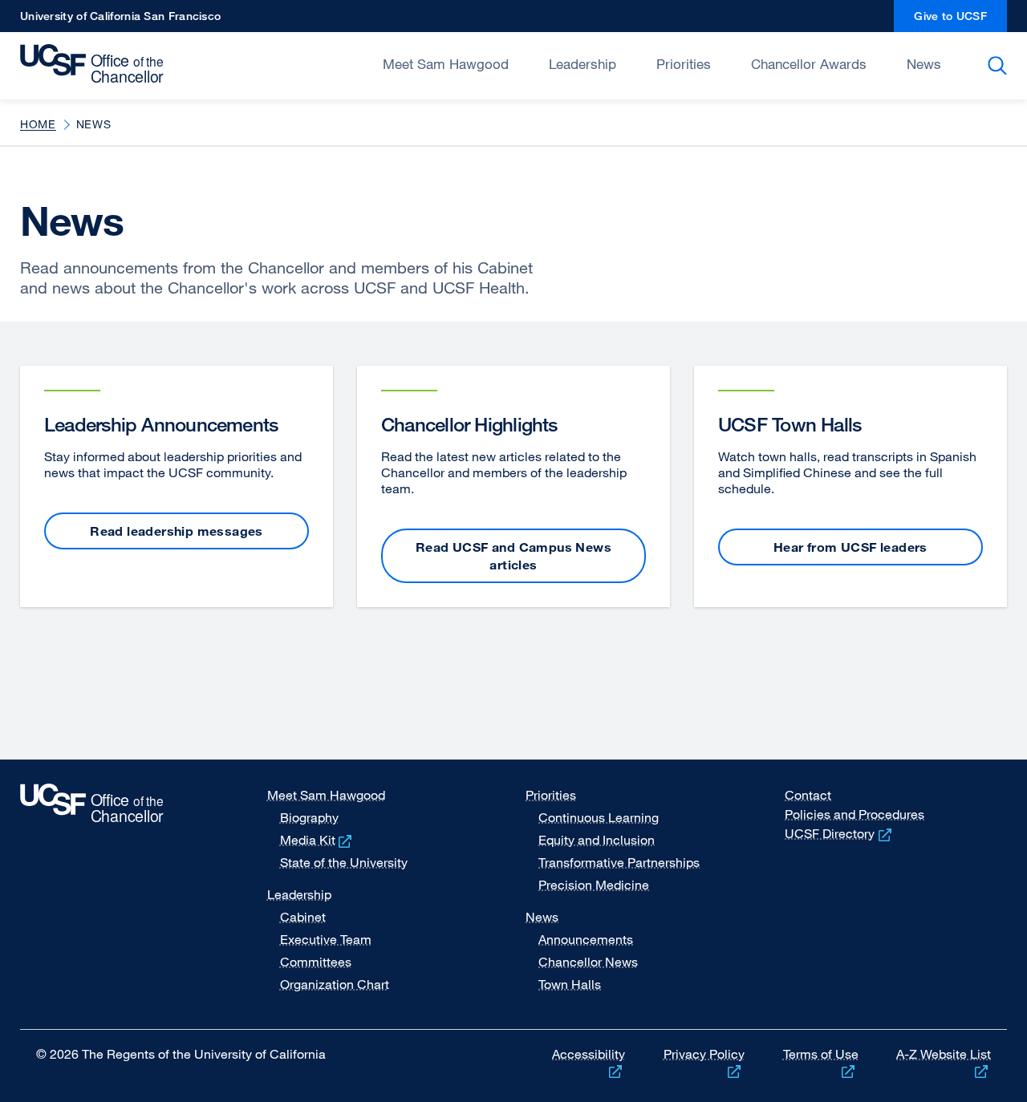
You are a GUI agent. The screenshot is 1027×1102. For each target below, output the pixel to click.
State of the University (344, 862)
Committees (315, 962)
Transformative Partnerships (619, 862)
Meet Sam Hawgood (446, 63)
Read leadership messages (176, 531)
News (924, 63)
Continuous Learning (598, 817)
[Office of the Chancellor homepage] (96, 64)
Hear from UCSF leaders (850, 547)
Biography (309, 817)
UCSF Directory (840, 833)
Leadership (582, 63)
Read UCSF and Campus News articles (513, 556)
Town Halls (569, 984)
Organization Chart (334, 984)
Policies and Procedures (854, 814)
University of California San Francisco (120, 20)
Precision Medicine (593, 885)
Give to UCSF (960, 20)
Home (38, 124)
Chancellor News (588, 962)
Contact (808, 795)
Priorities (683, 63)
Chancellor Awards (809, 63)
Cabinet (303, 917)
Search (1000, 65)
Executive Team (325, 939)
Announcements (585, 939)
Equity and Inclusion (596, 840)
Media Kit (317, 840)
